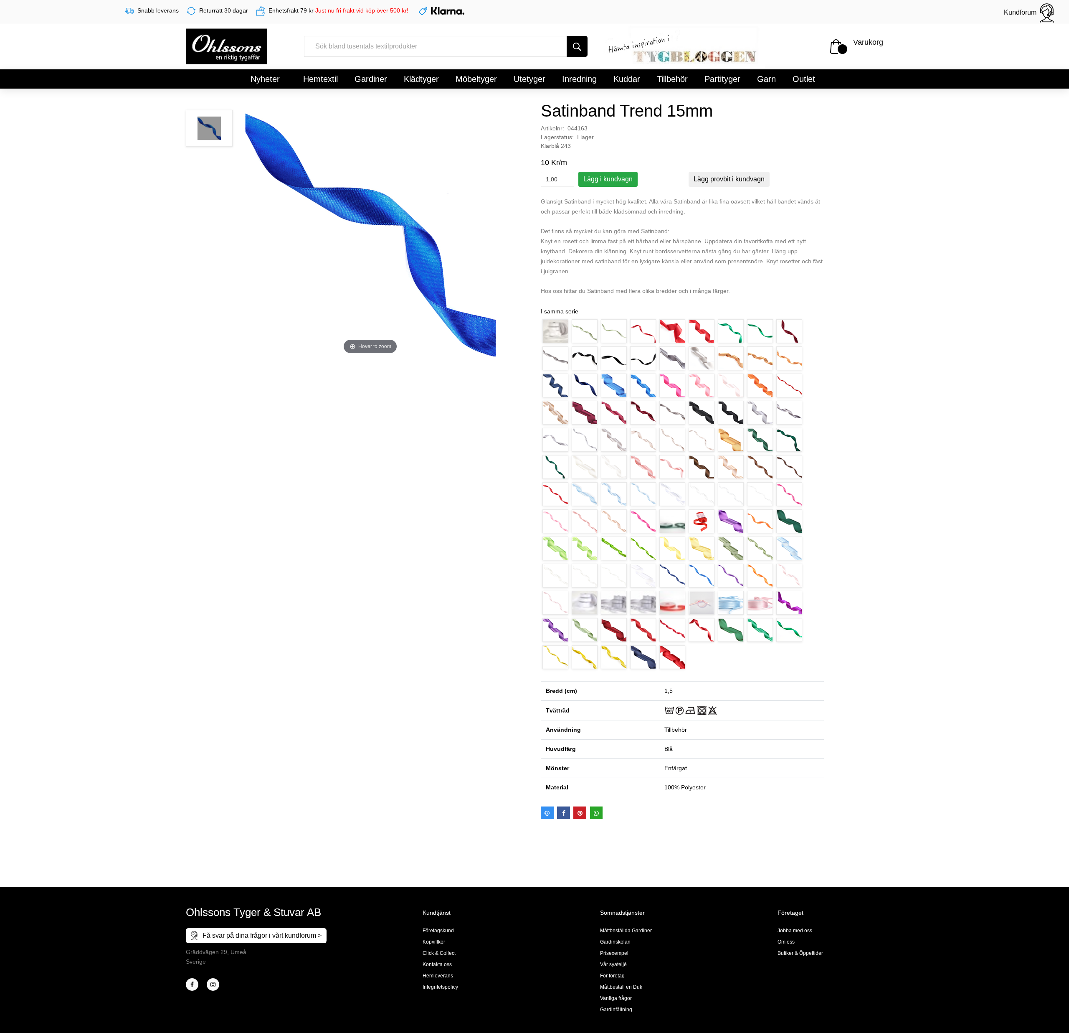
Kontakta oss (437, 964)
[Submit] (577, 46)
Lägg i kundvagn (608, 179)
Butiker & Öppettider (800, 953)
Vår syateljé (613, 964)
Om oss (786, 942)
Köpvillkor (434, 942)
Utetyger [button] (529, 79)
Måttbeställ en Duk (621, 987)
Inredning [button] (579, 79)
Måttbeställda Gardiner (626, 931)
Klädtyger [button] (421, 79)
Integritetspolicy (440, 987)
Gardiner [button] (371, 79)
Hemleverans (438, 976)
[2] (192, 984)
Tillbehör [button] (672, 79)
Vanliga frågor (616, 998)
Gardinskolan (615, 942)
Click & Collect (439, 953)
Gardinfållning (616, 1010)
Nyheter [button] (265, 79)
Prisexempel (614, 953)
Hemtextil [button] (320, 79)
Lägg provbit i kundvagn (729, 179)
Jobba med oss (795, 931)
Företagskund (438, 931)
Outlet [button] (804, 79)
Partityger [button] (722, 79)
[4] (212, 984)
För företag (612, 976)
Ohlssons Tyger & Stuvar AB (253, 912)
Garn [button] (766, 79)
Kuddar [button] (626, 79)
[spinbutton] (557, 179)
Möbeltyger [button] (476, 79)
